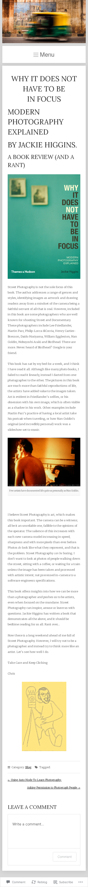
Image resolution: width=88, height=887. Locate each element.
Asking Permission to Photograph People (53, 787)
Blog (28, 767)
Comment (65, 857)
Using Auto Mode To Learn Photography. (35, 780)
